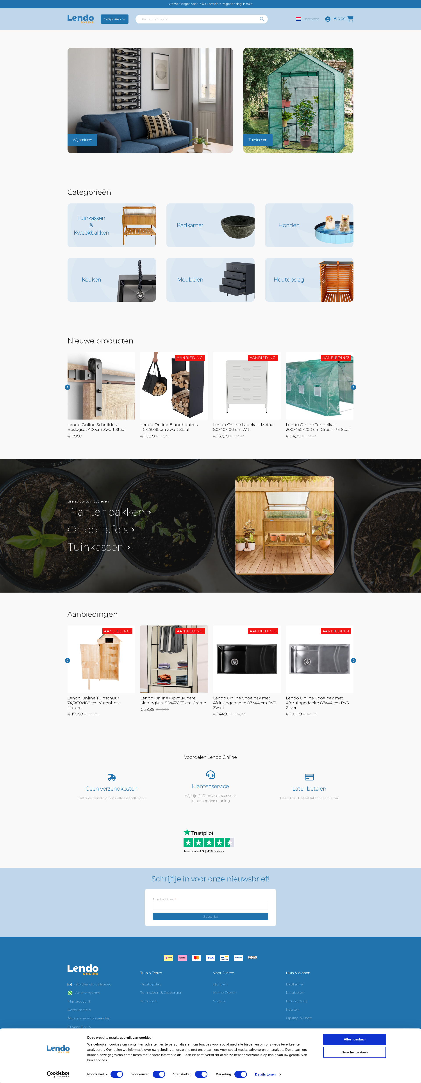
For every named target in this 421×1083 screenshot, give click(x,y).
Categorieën (112, 19)
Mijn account (79, 1001)
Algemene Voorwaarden (89, 1018)
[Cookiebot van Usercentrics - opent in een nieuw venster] (58, 1074)
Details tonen (265, 1074)
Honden (220, 984)
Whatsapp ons (87, 993)
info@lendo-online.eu (93, 984)
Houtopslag (151, 984)
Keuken (292, 1009)
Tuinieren (148, 1001)
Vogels (219, 1001)
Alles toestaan (355, 1039)
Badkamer (295, 984)
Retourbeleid (79, 1010)
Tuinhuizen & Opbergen (161, 992)
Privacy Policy (79, 1027)
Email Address (164, 899)
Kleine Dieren (225, 992)
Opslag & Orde (299, 1018)
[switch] (159, 1074)
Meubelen (295, 992)
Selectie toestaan (355, 1052)
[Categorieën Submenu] (124, 19)
